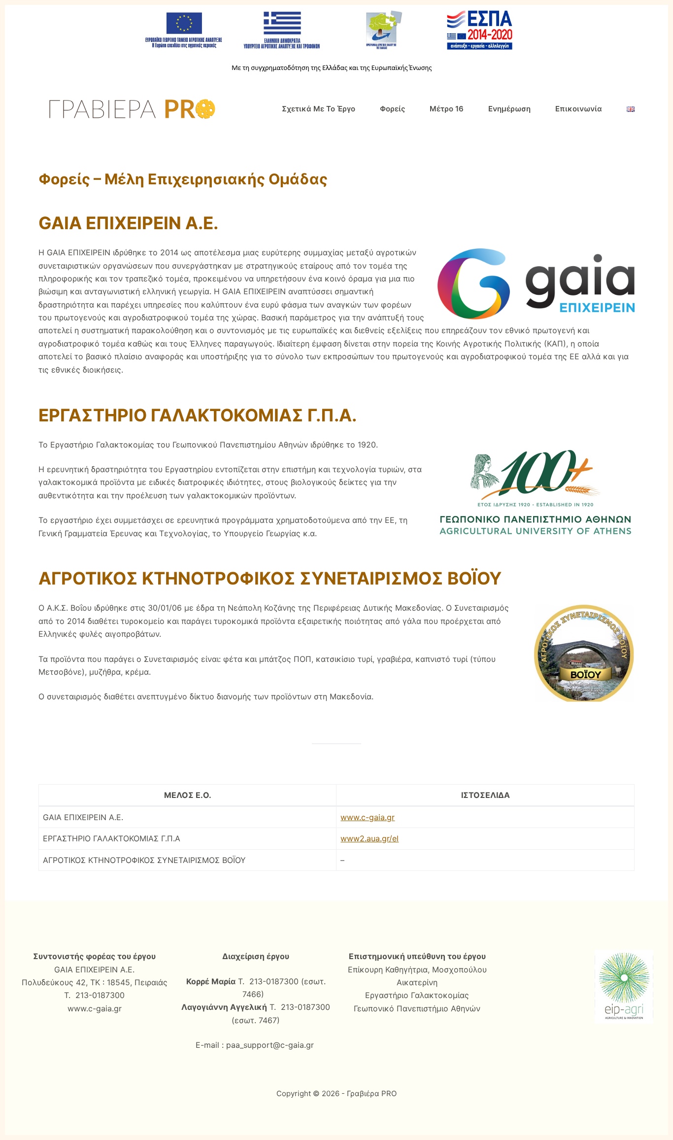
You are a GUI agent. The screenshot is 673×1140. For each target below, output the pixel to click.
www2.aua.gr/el (369, 838)
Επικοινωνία (578, 108)
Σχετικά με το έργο (318, 108)
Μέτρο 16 (447, 108)
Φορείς (392, 108)
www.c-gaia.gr (367, 817)
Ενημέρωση (509, 108)
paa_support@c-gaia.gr (270, 1045)
